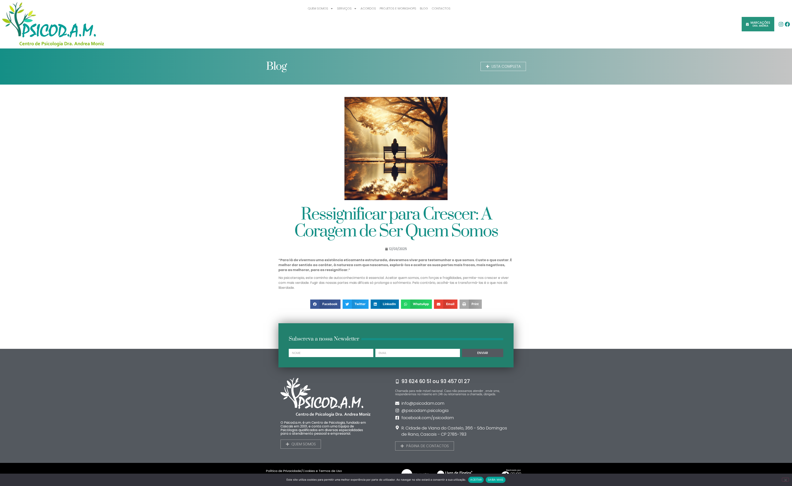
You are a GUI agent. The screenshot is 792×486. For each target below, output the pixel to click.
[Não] (785, 479)
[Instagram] (781, 24)
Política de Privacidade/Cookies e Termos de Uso (304, 471)
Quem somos (318, 8)
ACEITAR (476, 479)
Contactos (441, 8)
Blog (424, 8)
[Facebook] (787, 24)
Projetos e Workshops (398, 8)
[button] (325, 304)
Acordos (368, 8)
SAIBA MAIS (495, 479)
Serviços (344, 8)
